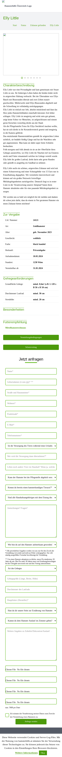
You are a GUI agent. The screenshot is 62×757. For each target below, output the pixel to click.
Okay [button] (43, 753)
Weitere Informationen (26, 753)
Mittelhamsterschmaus (15, 328)
